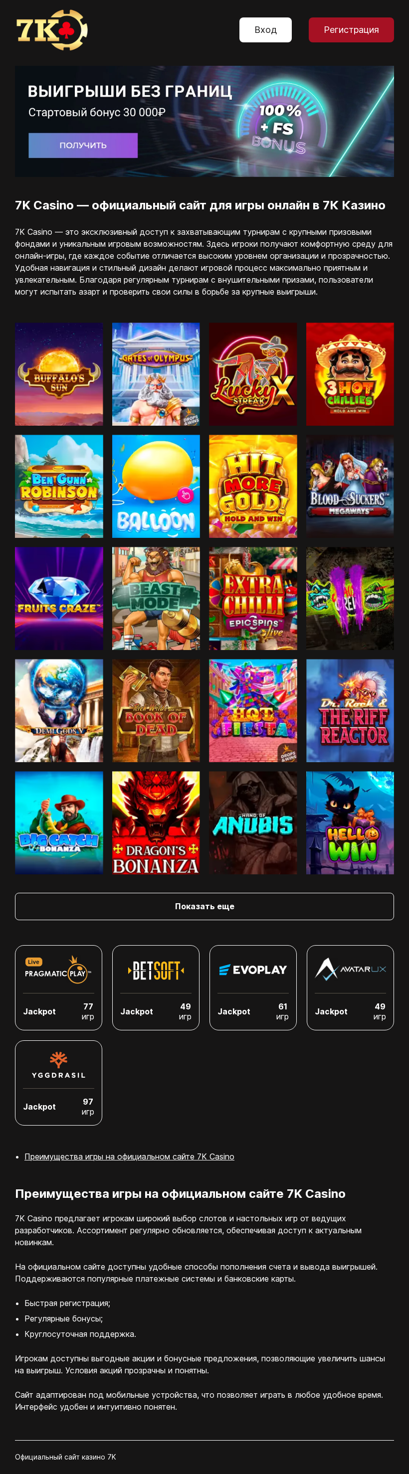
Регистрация (351, 29)
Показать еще (204, 906)
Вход (265, 29)
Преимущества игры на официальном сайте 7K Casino (129, 1156)
